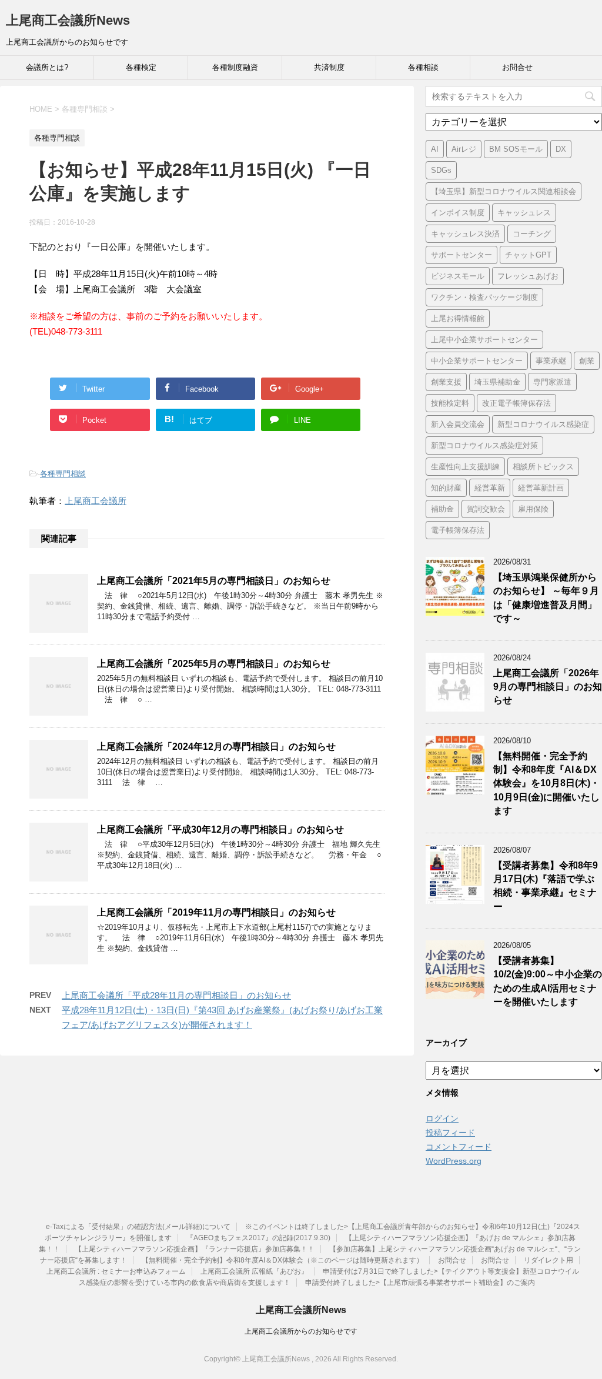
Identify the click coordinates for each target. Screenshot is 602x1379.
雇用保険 (533, 509)
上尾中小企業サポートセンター (484, 339)
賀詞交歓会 (486, 509)
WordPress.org (453, 1161)
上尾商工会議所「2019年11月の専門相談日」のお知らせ (216, 912)
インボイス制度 (457, 212)
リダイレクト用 (548, 1260)
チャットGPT (528, 255)
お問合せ (517, 67)
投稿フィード (450, 1132)
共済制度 (329, 67)
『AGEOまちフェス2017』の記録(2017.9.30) (258, 1238)
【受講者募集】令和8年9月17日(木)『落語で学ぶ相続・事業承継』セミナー (545, 885)
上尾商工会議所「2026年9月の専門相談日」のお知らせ (547, 687)
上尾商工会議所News (68, 20)
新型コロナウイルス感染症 (543, 424)
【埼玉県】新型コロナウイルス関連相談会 (503, 191)
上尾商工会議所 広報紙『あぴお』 (254, 1271)
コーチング (532, 233)
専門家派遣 (552, 382)
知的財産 (446, 487)
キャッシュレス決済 (465, 233)
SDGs (441, 170)
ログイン (442, 1118)
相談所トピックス (543, 466)
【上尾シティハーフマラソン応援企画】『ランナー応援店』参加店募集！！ (195, 1249)
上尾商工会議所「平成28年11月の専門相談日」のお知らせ (176, 995)
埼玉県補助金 (497, 382)
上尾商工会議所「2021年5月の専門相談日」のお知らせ (213, 581)
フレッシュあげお (527, 276)
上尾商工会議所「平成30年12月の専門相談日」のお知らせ (220, 829)
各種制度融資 (235, 67)
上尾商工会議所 (95, 501)
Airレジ (464, 149)
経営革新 (489, 487)
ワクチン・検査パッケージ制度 (484, 297)
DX (561, 149)
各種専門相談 (63, 473)
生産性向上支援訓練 (465, 466)
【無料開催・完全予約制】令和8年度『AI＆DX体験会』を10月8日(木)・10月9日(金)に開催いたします (546, 783)
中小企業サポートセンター (477, 360)
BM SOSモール (516, 149)
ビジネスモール (457, 276)
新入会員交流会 (457, 424)
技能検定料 (450, 403)
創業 (586, 360)
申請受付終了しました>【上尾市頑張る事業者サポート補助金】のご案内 (420, 1282)
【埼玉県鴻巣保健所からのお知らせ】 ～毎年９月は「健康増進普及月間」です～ (546, 597)
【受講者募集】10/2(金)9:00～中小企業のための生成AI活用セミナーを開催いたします (547, 981)
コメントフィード (458, 1146)
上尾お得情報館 (457, 318)
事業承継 (551, 360)
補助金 (442, 509)
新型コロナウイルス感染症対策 (484, 445)
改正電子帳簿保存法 (516, 403)
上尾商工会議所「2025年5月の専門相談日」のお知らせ (213, 664)
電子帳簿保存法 (457, 530)
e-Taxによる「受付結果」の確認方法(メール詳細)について (138, 1227)
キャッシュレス (524, 212)
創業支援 (446, 382)
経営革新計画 (541, 487)
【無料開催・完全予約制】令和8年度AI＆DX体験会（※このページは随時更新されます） (282, 1260)
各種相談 (423, 67)
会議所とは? (47, 67)
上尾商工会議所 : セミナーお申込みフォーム (116, 1271)
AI (435, 149)
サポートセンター (461, 255)
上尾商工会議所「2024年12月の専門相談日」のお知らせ (216, 747)
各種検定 (141, 67)
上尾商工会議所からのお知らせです (301, 1331)
